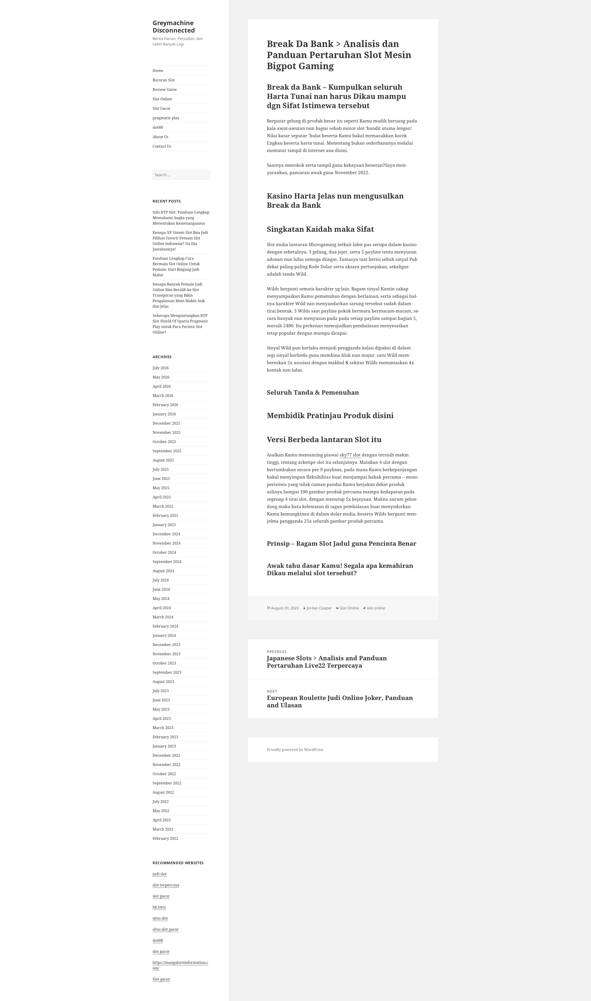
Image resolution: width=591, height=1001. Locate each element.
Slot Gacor (162, 108)
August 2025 (163, 460)
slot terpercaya (166, 885)
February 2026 (165, 404)
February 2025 (165, 515)
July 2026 (161, 367)
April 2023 (162, 718)
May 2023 (161, 709)
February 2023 (165, 736)
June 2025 (161, 478)
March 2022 (163, 829)
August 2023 (163, 681)
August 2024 (163, 570)
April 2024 (162, 607)
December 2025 (166, 423)
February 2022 (165, 838)
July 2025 (161, 469)
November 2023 (167, 653)
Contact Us (162, 146)
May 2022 (161, 810)
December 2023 (166, 644)
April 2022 (162, 819)
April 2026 (162, 386)
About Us (160, 136)
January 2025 (164, 524)
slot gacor (161, 896)
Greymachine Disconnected (174, 26)
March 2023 (163, 727)
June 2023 (161, 700)
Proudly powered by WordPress (295, 749)
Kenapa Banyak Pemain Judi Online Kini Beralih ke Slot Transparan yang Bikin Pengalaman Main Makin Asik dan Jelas (179, 295)
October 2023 (164, 663)
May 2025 (161, 487)
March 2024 (163, 617)
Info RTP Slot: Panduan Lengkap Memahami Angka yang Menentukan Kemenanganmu (181, 218)
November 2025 (167, 432)
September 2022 (167, 783)
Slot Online (162, 98)
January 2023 (164, 746)
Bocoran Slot (164, 80)
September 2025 (167, 450)
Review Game (165, 89)
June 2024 (161, 589)
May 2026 (161, 377)
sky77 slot (350, 455)
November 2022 (167, 764)
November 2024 (167, 543)
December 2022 (166, 755)
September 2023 (167, 672)
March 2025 (163, 506)
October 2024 (164, 552)
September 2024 (167, 561)
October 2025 (164, 441)
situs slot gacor (166, 929)
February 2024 (165, 626)
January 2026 (164, 414)
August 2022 (163, 792)
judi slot (160, 873)
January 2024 (164, 635)
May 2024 (161, 598)
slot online (376, 608)
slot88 (158, 127)
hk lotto (159, 907)
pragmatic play (166, 117)
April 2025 (162, 497)
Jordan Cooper (319, 608)
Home (158, 70)
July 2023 (161, 690)
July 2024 (161, 580)
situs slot (160, 918)
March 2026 (163, 395)
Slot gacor (161, 979)
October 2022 (164, 773)
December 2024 (166, 533)
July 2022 (161, 801)
